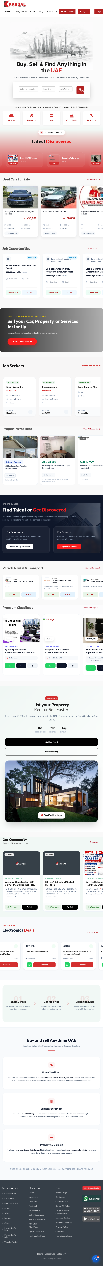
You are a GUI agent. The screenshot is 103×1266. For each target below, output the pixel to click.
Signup (85, 11)
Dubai (8, 586)
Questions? (60, 1231)
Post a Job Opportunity (20, 547)
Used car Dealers (63, 1218)
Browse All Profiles (90, 366)
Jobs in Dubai (34, 1210)
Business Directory (64, 1222)
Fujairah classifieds (37, 1236)
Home (7, 11)
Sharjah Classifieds (37, 1219)
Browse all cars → (93, 179)
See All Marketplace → (91, 608)
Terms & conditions (64, 1236)
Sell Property (51, 751)
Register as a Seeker (69, 547)
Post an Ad (68, 11)
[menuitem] (8, 11)
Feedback (33, 1206)
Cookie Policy (62, 1201)
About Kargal (61, 1192)
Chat (14, 594)
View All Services (92, 568)
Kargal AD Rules (63, 1206)
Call (30, 292)
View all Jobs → (94, 248)
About (32, 11)
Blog (41, 11)
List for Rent (51, 742)
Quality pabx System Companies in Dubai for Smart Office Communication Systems (21, 652)
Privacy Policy (62, 1227)
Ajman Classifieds (36, 1231)
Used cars (33, 1201)
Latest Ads (33, 1197)
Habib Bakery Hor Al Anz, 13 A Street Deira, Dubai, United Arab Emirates (59, 588)
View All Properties (91, 429)
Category (61, 1253)
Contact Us (52, 11)
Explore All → (95, 842)
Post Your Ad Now (23, 341)
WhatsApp (14, 292)
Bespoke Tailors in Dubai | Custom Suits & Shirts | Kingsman (58, 652)
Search (81, 91)
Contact (48, 965)
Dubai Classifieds (36, 1215)
